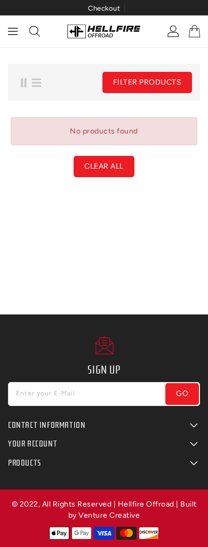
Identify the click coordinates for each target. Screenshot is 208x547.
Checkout (104, 8)
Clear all (104, 166)
